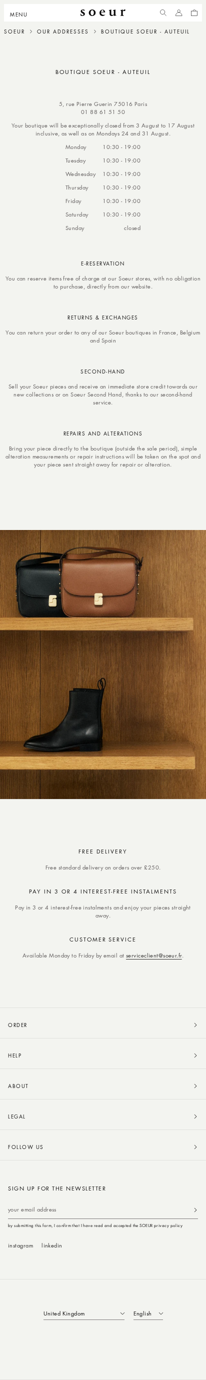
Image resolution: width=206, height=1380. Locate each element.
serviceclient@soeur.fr (154, 955)
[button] (22, 13)
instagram (20, 1245)
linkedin (52, 1245)
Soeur (14, 31)
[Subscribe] (195, 1209)
